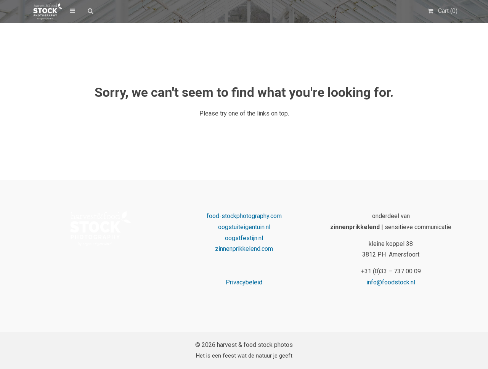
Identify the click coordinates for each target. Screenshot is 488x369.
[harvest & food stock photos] (46, 11)
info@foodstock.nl (390, 282)
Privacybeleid (244, 282)
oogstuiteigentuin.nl (244, 227)
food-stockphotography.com (244, 216)
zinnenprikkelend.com (244, 248)
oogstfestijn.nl (244, 238)
